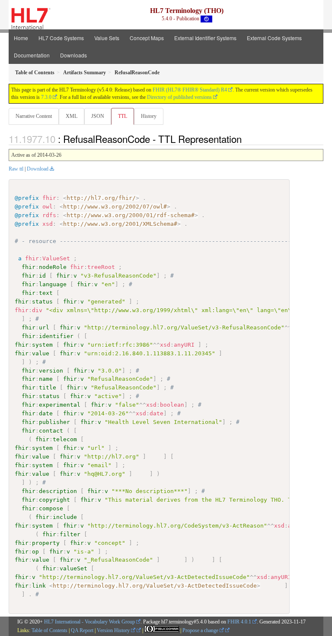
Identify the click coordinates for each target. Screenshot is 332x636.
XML (71, 116)
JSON (97, 116)
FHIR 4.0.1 (239, 622)
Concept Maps (147, 37)
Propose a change (201, 630)
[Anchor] (246, 138)
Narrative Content (34, 116)
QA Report (82, 630)
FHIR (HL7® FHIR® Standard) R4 (190, 90)
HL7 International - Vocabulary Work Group (89, 622)
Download (37, 169)
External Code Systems (274, 37)
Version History (114, 630)
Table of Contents (49, 630)
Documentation (32, 55)
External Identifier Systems (205, 37)
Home (21, 37)
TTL (122, 116)
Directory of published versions (179, 97)
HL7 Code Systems (61, 37)
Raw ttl (16, 169)
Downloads (73, 55)
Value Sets (106, 37)
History (148, 116)
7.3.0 (46, 97)
